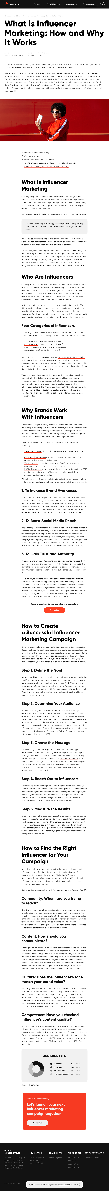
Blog (18, 16)
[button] (90, 4)
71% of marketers (31, 463)
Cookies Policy (73, 1164)
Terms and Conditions (93, 1158)
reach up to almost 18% (40, 734)
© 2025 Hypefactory (12, 1183)
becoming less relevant (44, 427)
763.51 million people (33, 469)
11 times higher (67, 430)
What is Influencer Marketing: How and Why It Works (43, 16)
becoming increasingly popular (71, 357)
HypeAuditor (34, 1085)
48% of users (53, 472)
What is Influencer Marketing (36, 152)
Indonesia (16, 1158)
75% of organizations (33, 451)
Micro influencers (31, 344)
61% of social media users (35, 457)
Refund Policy (73, 1167)
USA (21, 1160)
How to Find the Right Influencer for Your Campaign (46, 166)
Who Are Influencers (32, 156)
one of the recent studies (44, 988)
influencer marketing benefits (50, 479)
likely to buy (81, 570)
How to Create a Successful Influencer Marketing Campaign (50, 163)
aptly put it (25, 85)
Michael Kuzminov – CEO (14, 56)
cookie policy (64, 1185)
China (20, 1165)
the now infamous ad (69, 758)
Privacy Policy (73, 1158)
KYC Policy (72, 1161)
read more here (74, 825)
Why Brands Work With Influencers (39, 159)
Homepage (8, 16)
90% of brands (28, 436)
